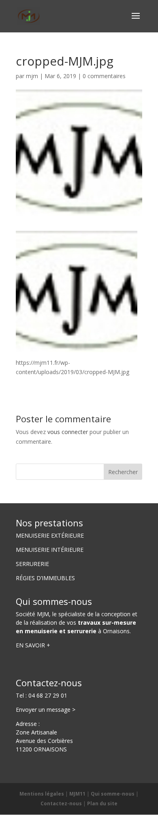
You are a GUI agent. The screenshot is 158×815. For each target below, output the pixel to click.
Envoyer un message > (45, 709)
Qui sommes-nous (54, 601)
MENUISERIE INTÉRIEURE (49, 549)
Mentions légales (41, 793)
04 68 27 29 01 (47, 695)
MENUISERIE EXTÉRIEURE (50, 535)
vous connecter (67, 432)
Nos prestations (49, 523)
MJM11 (77, 793)
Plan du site (102, 803)
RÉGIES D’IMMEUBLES (45, 578)
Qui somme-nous (113, 793)
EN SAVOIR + (33, 645)
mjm (32, 76)
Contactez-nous (49, 683)
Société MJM (32, 614)
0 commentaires (104, 76)
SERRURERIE (32, 564)
